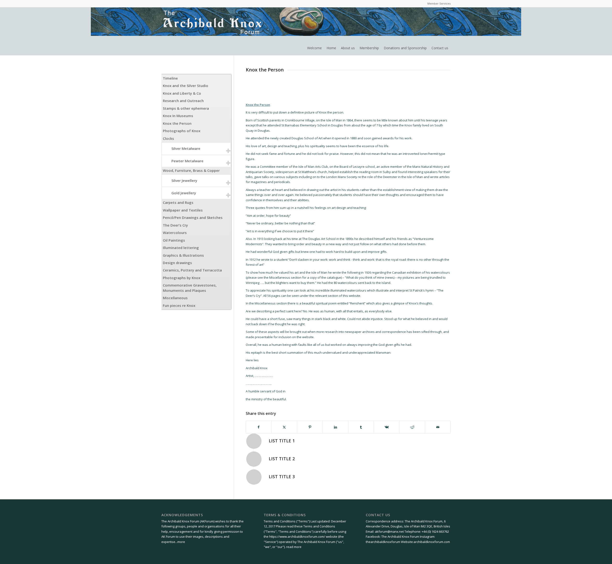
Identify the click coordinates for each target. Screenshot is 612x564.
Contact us (440, 48)
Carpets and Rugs (178, 202)
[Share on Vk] (386, 427)
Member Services (439, 3)
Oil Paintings (174, 240)
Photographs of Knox (181, 130)
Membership (369, 48)
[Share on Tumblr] (361, 427)
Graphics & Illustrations (183, 255)
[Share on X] (284, 427)
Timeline (170, 78)
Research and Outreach (183, 100)
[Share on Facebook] (259, 427)
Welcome (314, 48)
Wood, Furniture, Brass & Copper (191, 170)
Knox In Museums (178, 115)
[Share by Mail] (437, 427)
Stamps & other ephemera (186, 108)
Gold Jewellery (183, 192)
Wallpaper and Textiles (183, 210)
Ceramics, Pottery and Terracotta (192, 270)
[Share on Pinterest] (309, 427)
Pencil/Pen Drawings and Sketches (193, 217)
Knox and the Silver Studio (185, 85)
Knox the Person (177, 123)
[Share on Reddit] (412, 427)
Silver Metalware (185, 148)
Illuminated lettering (181, 247)
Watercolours (175, 232)
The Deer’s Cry (175, 225)
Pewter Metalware (187, 160)
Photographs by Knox (181, 277)
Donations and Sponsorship (405, 48)
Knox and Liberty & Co (182, 93)
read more (293, 547)
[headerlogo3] (218, 31)
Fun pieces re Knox (179, 305)
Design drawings (177, 262)
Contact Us (378, 515)
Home (331, 48)
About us (348, 48)
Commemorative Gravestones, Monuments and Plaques (190, 288)
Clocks (168, 138)
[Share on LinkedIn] (335, 427)
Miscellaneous (175, 297)
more (181, 542)
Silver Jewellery (184, 180)
